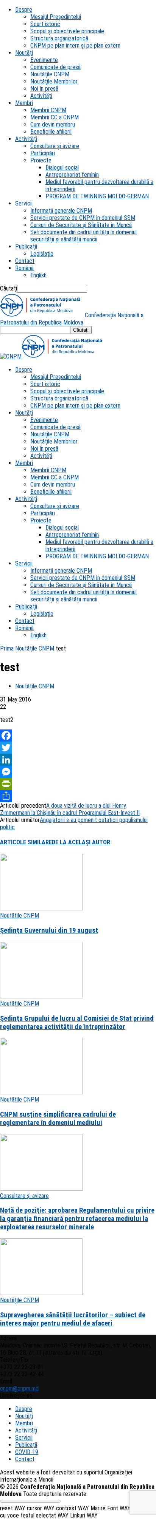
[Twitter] (78, 748)
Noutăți (24, 52)
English (38, 275)
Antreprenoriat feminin (72, 174)
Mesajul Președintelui (55, 16)
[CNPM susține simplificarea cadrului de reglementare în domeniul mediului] (41, 1092)
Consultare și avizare (54, 146)
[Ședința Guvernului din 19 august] (41, 908)
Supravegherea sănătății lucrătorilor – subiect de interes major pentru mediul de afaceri (72, 1319)
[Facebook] (78, 735)
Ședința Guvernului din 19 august (49, 930)
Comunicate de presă (55, 67)
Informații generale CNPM (61, 210)
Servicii (24, 203)
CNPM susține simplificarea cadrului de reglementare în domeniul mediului (58, 1118)
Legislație (41, 253)
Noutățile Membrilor (54, 81)
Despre (23, 9)
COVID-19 (26, 1452)
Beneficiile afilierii (51, 131)
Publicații (26, 246)
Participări (42, 153)
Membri (24, 103)
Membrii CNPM (48, 110)
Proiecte (40, 160)
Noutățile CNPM (49, 74)
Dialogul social (62, 167)
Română (24, 268)
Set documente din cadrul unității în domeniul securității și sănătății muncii (83, 236)
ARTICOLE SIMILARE (26, 842)
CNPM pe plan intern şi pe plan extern (75, 45)
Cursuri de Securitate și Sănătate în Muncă (81, 225)
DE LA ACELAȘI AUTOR (81, 842)
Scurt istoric (45, 24)
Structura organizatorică (59, 38)
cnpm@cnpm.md (19, 1388)
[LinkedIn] (78, 760)
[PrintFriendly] (78, 784)
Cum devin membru (52, 124)
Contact (24, 260)
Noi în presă (44, 88)
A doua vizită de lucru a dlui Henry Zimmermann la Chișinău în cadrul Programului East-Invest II (70, 809)
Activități (41, 95)
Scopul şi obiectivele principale (67, 31)
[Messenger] (78, 772)
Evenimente (44, 59)
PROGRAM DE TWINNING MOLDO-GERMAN (97, 196)
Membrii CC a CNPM (54, 117)
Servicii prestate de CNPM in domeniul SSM (82, 217)
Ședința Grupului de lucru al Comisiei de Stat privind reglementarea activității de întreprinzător (77, 1022)
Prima (7, 648)
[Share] (78, 796)
